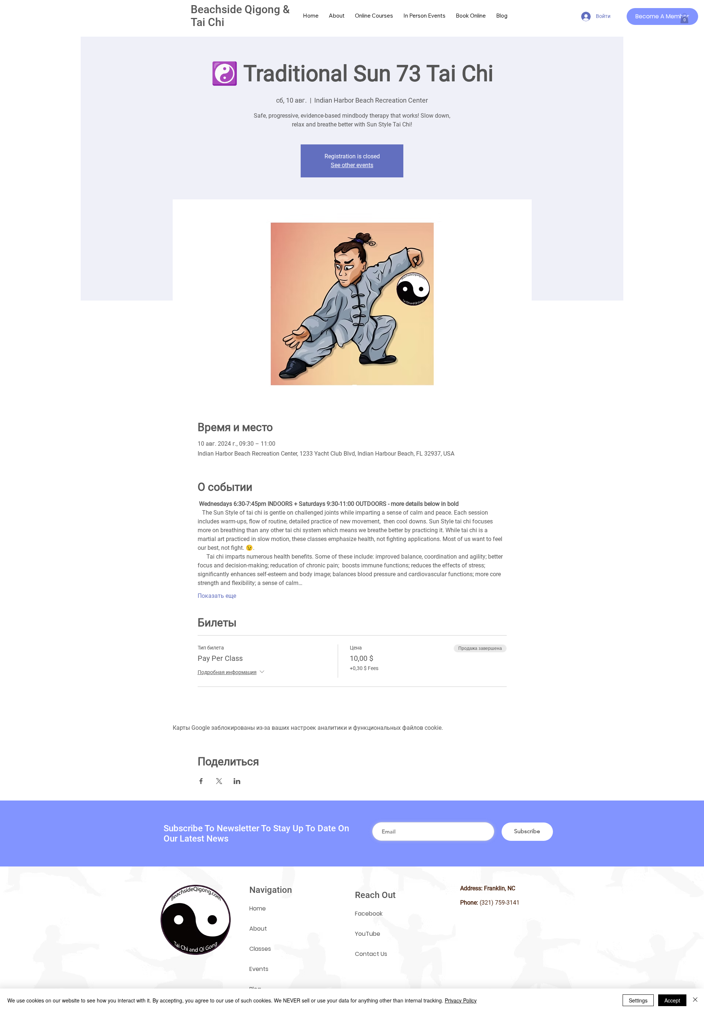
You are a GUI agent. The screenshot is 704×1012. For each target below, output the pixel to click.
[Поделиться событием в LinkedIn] (237, 781)
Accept (672, 1000)
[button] (684, 18)
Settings (638, 1000)
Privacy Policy (461, 1000)
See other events (352, 165)
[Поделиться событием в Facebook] (201, 781)
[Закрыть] (695, 1000)
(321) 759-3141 (500, 902)
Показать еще (217, 595)
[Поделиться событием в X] (219, 781)
